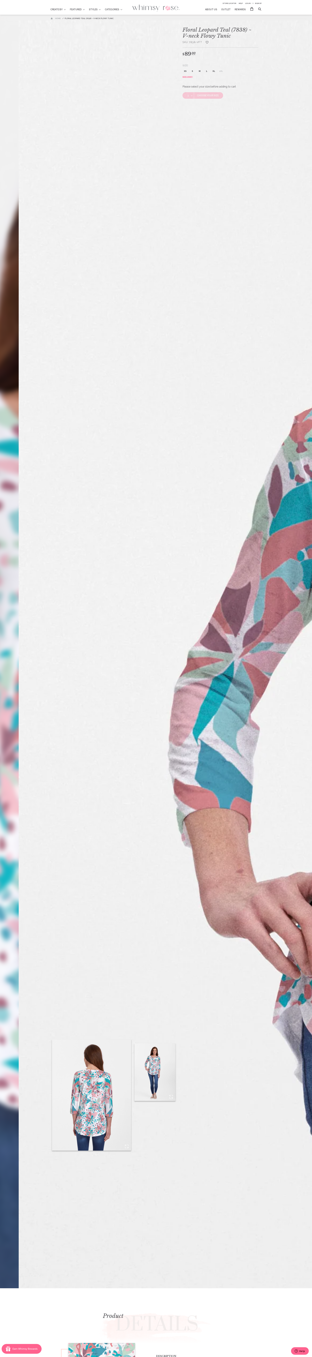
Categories (112, 9)
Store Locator (229, 3)
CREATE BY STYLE (60, 7)
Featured (76, 9)
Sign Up (258, 3)
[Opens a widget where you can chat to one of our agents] (300, 1351)
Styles (93, 9)
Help (241, 3)
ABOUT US (211, 9)
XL (214, 71)
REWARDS (240, 9)
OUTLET (226, 9)
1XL (221, 71)
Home (58, 18)
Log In (248, 3)
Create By (56, 9)
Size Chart (187, 77)
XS (185, 71)
